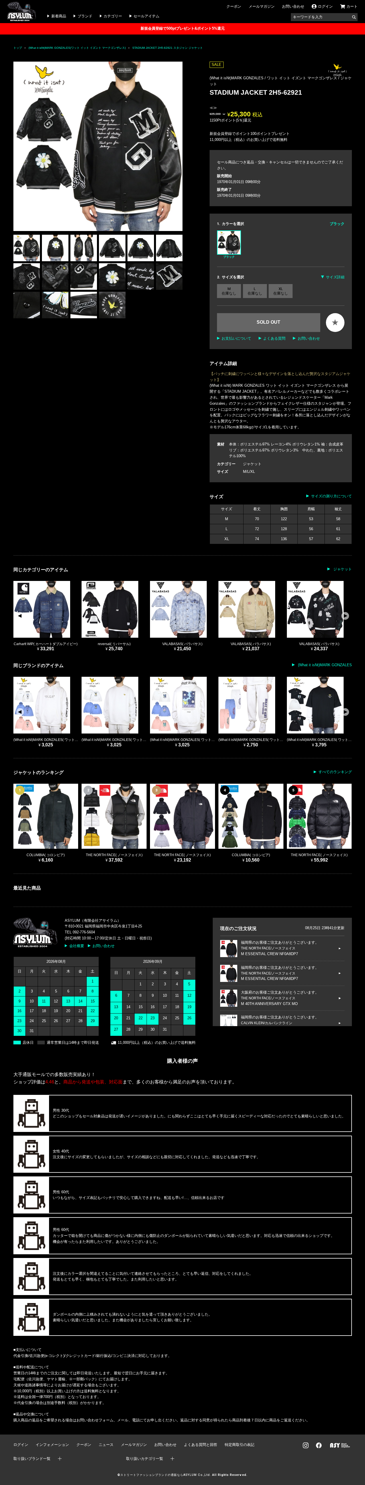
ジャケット (252, 464)
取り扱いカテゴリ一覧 (144, 1458)
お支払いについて (236, 338)
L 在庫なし (255, 291)
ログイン (20, 1445)
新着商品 (58, 16)
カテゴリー (113, 16)
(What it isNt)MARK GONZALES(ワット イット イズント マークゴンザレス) (77, 47)
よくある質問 (274, 338)
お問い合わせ (293, 6)
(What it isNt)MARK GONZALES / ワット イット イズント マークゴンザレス (274, 78)
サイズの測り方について (331, 496)
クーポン (233, 6)
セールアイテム (146, 16)
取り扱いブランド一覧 (31, 1458)
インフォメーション (52, 1445)
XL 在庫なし (280, 291)
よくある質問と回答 (200, 1445)
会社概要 (76, 946)
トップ (17, 47)
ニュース (106, 1445)
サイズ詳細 (335, 277)
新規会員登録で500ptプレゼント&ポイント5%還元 (183, 28)
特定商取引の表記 (239, 1445)
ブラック (229, 256)
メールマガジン (262, 6)
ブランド (85, 16)
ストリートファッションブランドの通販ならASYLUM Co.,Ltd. (165, 1475)
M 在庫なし (229, 291)
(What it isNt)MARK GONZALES (324, 665)
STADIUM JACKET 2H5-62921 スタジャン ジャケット (167, 47)
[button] (176, 146)
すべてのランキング (335, 772)
